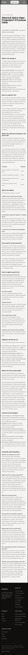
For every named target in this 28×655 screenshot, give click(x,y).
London (3, 636)
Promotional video (19, 593)
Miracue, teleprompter (20, 614)
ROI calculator (18, 624)
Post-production (19, 607)
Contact (3, 621)
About (3, 614)
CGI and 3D (17, 602)
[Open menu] (24, 2)
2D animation (18, 600)
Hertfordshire (5, 632)
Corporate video (19, 591)
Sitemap (7, 651)
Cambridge (4, 638)
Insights (3, 618)
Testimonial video (19, 597)
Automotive (18, 604)
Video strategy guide (20, 622)
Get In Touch (15, 2)
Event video (18, 595)
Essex (3, 634)
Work (3, 616)
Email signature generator (18, 619)
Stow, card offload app (20, 616)
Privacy (3, 651)
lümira (4, 2)
